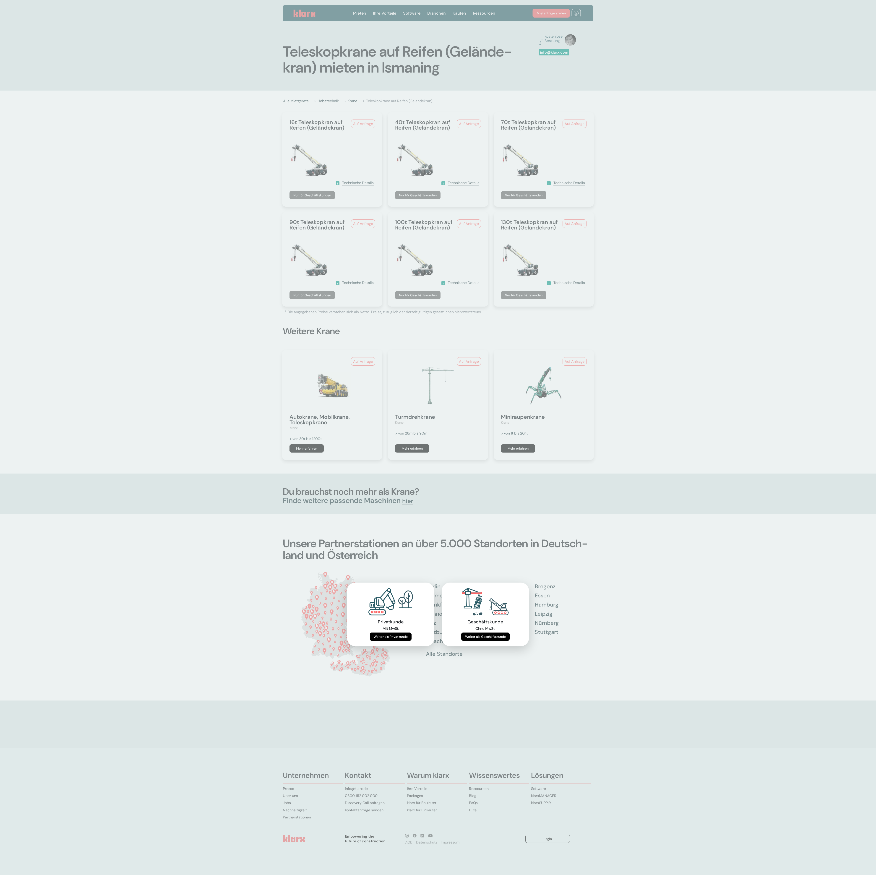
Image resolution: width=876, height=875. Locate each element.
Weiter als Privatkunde (391, 637)
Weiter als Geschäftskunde (485, 637)
